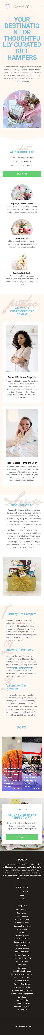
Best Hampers (22, 916)
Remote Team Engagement (22, 994)
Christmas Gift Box (22, 939)
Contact (22, 899)
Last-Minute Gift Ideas (22, 971)
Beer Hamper (22, 913)
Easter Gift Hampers (22, 952)
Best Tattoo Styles (22, 920)
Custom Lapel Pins (22, 949)
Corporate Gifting (22, 945)
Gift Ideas (22, 968)
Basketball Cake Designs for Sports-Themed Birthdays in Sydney (12, 776)
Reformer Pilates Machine (22, 991)
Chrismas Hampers (22, 936)
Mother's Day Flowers (22, 978)
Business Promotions (22, 926)
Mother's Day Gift (30, 757)
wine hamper (22, 1010)
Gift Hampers (22, 965)
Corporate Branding (22, 942)
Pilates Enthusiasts (22, 987)
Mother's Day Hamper (22, 984)
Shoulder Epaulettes (22, 1003)
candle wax (22, 932)
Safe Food (22, 997)
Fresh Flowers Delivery (22, 958)
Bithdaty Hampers (22, 923)
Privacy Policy (22, 891)
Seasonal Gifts (22, 1000)
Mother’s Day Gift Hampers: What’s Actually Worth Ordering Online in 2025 (33, 771)
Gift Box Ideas (22, 961)
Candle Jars (22, 929)
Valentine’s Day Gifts (22, 1007)
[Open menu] (41, 6)
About (22, 895)
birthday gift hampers (21, 623)
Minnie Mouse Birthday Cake (22, 974)
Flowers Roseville (22, 955)
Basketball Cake (9, 766)
